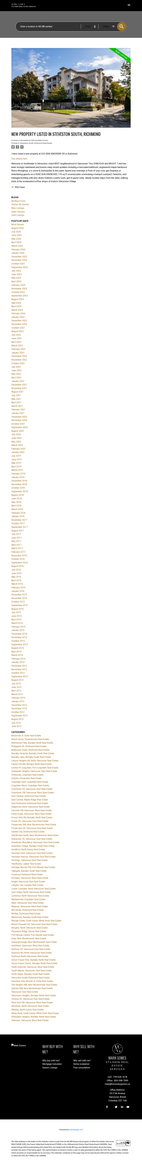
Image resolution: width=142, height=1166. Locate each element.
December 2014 (19, 633)
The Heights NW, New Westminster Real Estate (34, 984)
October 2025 (18, 263)
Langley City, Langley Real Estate (27, 885)
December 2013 (19, 665)
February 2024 (18, 313)
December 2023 (19, 320)
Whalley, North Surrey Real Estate (27, 1009)
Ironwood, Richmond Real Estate (27, 874)
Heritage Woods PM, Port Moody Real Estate (33, 867)
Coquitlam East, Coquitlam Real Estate (29, 782)
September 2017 (19, 527)
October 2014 (18, 641)
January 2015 (17, 630)
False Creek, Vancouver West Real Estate (31, 814)
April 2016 (16, 580)
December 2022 (19, 356)
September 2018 (19, 491)
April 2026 (16, 242)
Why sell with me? (82, 1060)
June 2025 (16, 274)
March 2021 (17, 406)
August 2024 (17, 299)
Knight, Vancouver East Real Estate (28, 881)
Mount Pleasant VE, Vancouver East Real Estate (34, 924)
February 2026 (18, 249)
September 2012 (19, 715)
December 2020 (19, 416)
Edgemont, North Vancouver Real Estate (30, 806)
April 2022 (16, 377)
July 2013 (16, 683)
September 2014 (19, 644)
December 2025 (19, 256)
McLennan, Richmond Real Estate (27, 910)
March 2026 (17, 246)
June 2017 (16, 537)
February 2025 (18, 285)
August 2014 (17, 648)
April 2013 (16, 690)
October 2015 (18, 601)
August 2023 (17, 331)
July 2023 (16, 335)
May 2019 (16, 463)
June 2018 (16, 498)
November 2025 (19, 260)
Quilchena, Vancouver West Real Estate (30, 945)
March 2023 (17, 345)
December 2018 (19, 480)
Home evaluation (81, 1064)
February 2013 (18, 697)
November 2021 (19, 388)
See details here (19, 158)
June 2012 (16, 726)
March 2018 (17, 509)
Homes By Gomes (20, 204)
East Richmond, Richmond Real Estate (29, 803)
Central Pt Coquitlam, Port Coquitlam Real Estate (34, 767)
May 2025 (16, 278)
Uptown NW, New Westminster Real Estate (32, 988)
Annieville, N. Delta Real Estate (26, 735)
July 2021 (16, 395)
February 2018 (18, 513)
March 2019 (17, 470)
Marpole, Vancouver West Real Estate (29, 906)
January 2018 (17, 516)
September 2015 (19, 605)
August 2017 (17, 530)
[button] (107, 1107)
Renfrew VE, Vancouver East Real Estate (30, 949)
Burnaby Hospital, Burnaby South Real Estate (32, 753)
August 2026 (17, 228)
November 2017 (19, 520)
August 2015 (17, 609)
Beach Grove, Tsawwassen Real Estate (30, 739)
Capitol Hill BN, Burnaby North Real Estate (31, 764)
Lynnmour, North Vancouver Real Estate (30, 895)
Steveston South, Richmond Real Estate (36, 143)
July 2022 (16, 367)
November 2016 (19, 555)
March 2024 (17, 310)
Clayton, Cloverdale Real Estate (26, 778)
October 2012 (18, 712)
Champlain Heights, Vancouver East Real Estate (34, 771)
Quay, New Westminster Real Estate (28, 938)
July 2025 (16, 270)
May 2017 (16, 541)
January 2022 (17, 381)
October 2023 (18, 327)
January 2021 (17, 413)
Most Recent (17, 224)
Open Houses (18, 211)
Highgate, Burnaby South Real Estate (29, 871)
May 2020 (16, 441)
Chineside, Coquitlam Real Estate (27, 774)
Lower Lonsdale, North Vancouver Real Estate (33, 888)
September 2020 (19, 427)
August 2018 (17, 495)
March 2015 (17, 623)
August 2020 (17, 431)
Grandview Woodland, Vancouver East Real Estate (35, 842)
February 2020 (18, 448)
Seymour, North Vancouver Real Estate (29, 956)
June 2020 (16, 438)
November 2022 (19, 359)
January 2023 (17, 352)
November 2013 (19, 669)
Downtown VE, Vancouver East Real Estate (31, 789)
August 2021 (17, 391)
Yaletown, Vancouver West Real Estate (30, 1020)
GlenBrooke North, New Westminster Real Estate (35, 835)
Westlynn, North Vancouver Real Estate (30, 1006)
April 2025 (16, 281)
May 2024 (16, 303)
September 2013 (19, 676)
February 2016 (18, 587)
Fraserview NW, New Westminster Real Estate (33, 824)
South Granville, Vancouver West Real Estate (32, 967)
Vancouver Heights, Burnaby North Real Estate (33, 995)
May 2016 (16, 576)
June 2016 (16, 573)
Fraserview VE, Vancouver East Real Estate (32, 828)
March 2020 (17, 445)
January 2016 (17, 591)
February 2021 (18, 409)
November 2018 (19, 484)
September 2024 (19, 295)
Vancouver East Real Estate (24, 992)
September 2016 (19, 562)
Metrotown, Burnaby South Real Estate (29, 917)
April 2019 (16, 466)
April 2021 (16, 402)
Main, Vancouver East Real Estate (27, 903)
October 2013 (18, 673)
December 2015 (19, 594)
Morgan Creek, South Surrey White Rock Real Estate (36, 920)
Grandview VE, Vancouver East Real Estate (31, 839)
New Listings (17, 208)
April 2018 (16, 505)
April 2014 (16, 651)
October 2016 (18, 559)
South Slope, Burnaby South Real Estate (30, 974)
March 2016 (17, 584)
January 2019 (17, 477)
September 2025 (19, 267)
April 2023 (16, 342)
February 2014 (18, 658)
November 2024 (19, 288)
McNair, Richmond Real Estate (25, 913)
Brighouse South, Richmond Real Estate (30, 750)
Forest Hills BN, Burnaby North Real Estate (31, 817)
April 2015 (16, 619)
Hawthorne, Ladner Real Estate (26, 863)
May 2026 (16, 238)
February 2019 (18, 473)
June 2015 (16, 616)
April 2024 (16, 306)
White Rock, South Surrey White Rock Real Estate (35, 1013)
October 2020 (18, 424)
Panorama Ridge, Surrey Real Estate (28, 931)
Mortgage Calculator (52, 1064)
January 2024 (17, 317)
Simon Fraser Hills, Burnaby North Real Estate (33, 960)
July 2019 (16, 456)
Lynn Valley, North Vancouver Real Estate (31, 892)
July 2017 (16, 534)
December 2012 (19, 705)
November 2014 (19, 637)
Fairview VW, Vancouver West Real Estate (31, 810)
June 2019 (16, 459)
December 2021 (19, 384)
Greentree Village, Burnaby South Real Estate (33, 846)
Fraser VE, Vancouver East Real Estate (29, 821)
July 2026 (16, 231)
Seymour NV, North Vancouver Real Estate (31, 952)
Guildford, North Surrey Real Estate (28, 849)
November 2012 (19, 708)
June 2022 (16, 370)
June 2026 (16, 235)
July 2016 (16, 569)
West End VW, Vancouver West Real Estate (32, 1002)
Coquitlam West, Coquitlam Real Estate (30, 785)
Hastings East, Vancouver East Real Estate (32, 853)
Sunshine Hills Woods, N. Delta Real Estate (32, 981)
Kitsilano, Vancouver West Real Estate (29, 878)
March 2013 (17, 694)
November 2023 (19, 324)
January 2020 (17, 452)
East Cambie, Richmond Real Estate (28, 796)
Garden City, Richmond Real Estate (28, 831)
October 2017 (18, 523)
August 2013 (17, 680)
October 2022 (18, 363)
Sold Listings (17, 215)
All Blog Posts (18, 201)
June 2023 (16, 338)
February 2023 (18, 349)
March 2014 (17, 655)
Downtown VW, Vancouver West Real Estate (32, 792)
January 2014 (17, 662)
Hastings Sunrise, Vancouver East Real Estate (33, 856)
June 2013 (16, 687)
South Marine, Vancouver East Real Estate (31, 970)
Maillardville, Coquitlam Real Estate (28, 899)
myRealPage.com (76, 1130)
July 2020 (16, 434)
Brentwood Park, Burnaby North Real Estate (32, 743)
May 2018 (16, 502)
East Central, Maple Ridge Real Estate (29, 799)
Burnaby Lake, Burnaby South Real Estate (31, 757)
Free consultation (81, 1067)
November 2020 (19, 420)
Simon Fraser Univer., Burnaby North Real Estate (34, 963)
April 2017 (16, 545)
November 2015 (19, 598)
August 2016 (17, 566)
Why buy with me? (51, 1060)
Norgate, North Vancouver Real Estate (29, 927)
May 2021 (16, 399)
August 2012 (17, 719)
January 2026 (17, 253)
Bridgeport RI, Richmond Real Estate (28, 746)
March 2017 (17, 548)
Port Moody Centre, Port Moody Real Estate (32, 935)
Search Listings (49, 1067)
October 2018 (18, 488)
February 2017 (18, 552)
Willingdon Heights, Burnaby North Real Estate (33, 1016)
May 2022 (16, 374)
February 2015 (18, 626)
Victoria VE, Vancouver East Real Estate (30, 999)
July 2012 (16, 722)
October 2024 (18, 292)
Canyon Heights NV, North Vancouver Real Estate (34, 760)
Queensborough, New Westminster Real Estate (34, 942)
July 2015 (16, 612)
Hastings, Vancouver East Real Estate (29, 860)
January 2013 (17, 701)
